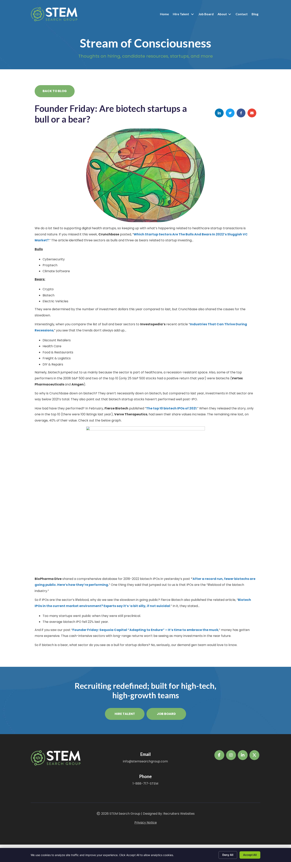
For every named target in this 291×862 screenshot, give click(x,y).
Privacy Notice (145, 822)
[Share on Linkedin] (219, 112)
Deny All (227, 854)
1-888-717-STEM (145, 783)
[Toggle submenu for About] (229, 14)
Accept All (250, 854)
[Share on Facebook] (241, 112)
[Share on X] (230, 112)
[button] (55, 91)
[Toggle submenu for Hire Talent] (192, 14)
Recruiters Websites (179, 813)
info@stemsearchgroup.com (145, 761)
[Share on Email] (251, 112)
